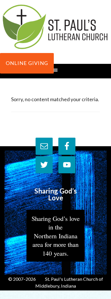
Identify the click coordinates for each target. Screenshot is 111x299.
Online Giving (27, 63)
